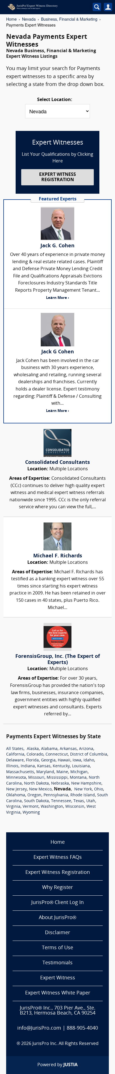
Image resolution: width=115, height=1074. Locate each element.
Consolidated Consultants (57, 462)
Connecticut (56, 754)
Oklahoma (15, 795)
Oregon (34, 795)
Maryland (45, 772)
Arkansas (68, 749)
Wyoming (31, 813)
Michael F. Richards (57, 556)
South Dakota (36, 801)
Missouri (36, 778)
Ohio (98, 789)
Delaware (15, 760)
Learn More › (57, 298)
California (15, 754)
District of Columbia (88, 754)
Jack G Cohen (57, 352)
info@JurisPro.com (39, 1028)
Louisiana (81, 766)
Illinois (12, 766)
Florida (32, 760)
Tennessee (61, 801)
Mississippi (57, 778)
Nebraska (60, 783)
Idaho (88, 760)
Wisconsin (74, 807)
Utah (90, 801)
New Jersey (16, 789)
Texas (78, 801)
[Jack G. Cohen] (57, 223)
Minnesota (16, 778)
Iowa (77, 760)
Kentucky (61, 766)
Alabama (49, 749)
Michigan (79, 772)
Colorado (35, 754)
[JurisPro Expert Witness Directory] (44, 7)
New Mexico (40, 789)
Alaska (33, 749)
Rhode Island (82, 795)
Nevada (29, 19)
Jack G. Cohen (57, 246)
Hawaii (64, 760)
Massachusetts (20, 772)
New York (83, 789)
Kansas (44, 766)
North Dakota (36, 783)
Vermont (31, 807)
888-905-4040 (82, 1028)
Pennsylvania (56, 795)
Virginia (13, 807)
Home (11, 19)
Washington (52, 807)
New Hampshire (86, 783)
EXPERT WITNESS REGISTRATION (57, 177)
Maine (62, 772)
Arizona (86, 749)
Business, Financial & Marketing (69, 19)
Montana (78, 778)
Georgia (48, 760)
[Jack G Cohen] (57, 329)
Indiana (28, 766)
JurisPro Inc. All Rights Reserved (65, 1044)
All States (14, 749)
